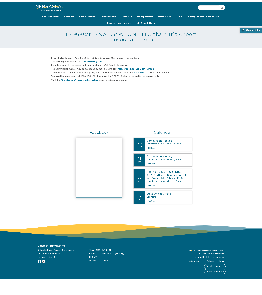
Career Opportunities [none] (119, 23)
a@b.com (139, 72)
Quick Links (252, 30)
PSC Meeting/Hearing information (79, 80)
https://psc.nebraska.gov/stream (137, 69)
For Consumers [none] (50, 16)
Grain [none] (179, 16)
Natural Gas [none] (164, 16)
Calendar (163, 132)
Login (221, 261)
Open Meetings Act (92, 61)
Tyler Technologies (215, 257)
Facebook (99, 132)
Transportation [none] (145, 16)
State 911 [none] (126, 16)
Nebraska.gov (195, 261)
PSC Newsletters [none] (145, 23)
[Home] (49, 8)
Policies (210, 261)
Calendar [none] (69, 16)
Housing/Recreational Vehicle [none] (203, 16)
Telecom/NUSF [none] (108, 16)
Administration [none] (87, 16)
